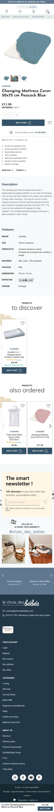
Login (5, 648)
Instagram (15, 777)
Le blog (6, 683)
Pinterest (39, 777)
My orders (7, 670)
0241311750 (11, 615)
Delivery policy (9, 741)
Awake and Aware (10, 717)
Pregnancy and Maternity (14, 705)
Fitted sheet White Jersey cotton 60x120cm (14, 437)
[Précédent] (4, 426)
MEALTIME (7, 700)
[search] (20, 11)
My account (8, 659)
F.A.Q (5, 758)
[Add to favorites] (49, 122)
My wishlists (8, 664)
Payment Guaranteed (12, 747)
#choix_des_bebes (27, 531)
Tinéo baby (7, 769)
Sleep (5, 711)
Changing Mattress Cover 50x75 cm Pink (40, 436)
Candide (6, 86)
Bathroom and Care (11, 722)
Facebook (23, 777)
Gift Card (6, 689)
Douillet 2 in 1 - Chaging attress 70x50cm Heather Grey (14, 354)
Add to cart (21, 123)
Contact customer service (14, 763)
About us (6, 736)
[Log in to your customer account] (34, 11)
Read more (6, 170)
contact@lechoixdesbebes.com (19, 611)
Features (20, 170)
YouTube (31, 777)
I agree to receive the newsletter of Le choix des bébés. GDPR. (25, 510)
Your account (10, 642)
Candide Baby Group (12, 752)
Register (6, 653)
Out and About (9, 694)
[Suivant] (50, 426)
